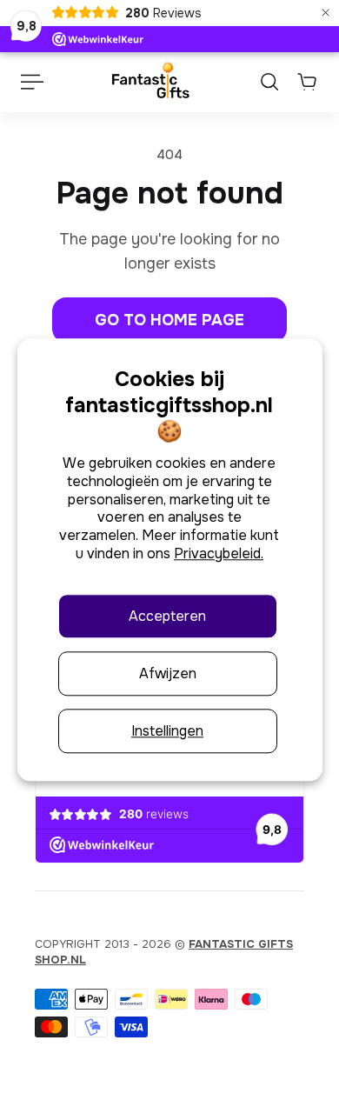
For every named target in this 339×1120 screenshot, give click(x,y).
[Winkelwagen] (307, 82)
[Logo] (150, 81)
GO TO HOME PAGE (169, 320)
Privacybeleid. (218, 553)
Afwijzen (167, 673)
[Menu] (31, 81)
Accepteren (167, 616)
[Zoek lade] (269, 82)
